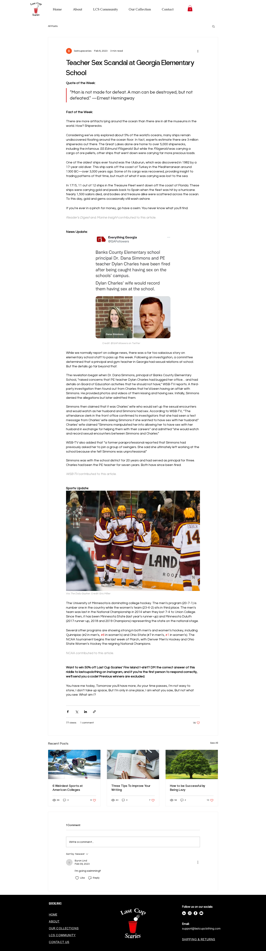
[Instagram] (190, 913)
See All (214, 743)
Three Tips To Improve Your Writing (131, 788)
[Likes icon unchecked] (77, 878)
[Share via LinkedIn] (85, 711)
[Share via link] (94, 711)
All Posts (53, 26)
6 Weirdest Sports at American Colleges (67, 788)
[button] (190, 8)
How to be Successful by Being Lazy (187, 788)
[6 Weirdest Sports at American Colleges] (74, 764)
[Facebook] (195, 913)
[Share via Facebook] (67, 711)
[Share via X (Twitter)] (76, 711)
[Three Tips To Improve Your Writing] (133, 764)
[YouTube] (201, 913)
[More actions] (198, 51)
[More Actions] (198, 862)
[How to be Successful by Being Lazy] (192, 764)
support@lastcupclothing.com (201, 928)
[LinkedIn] (184, 913)
